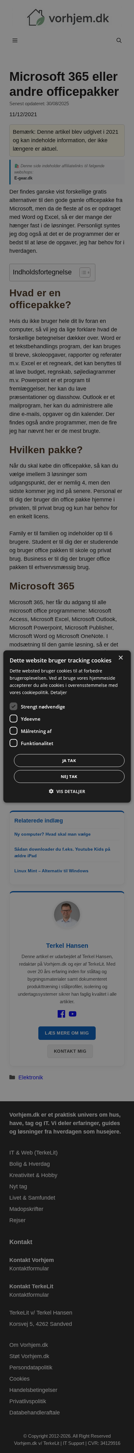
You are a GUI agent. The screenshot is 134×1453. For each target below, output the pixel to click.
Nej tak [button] (69, 776)
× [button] (120, 657)
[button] (67, 791)
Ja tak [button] (69, 760)
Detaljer (58, 692)
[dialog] (67, 726)
